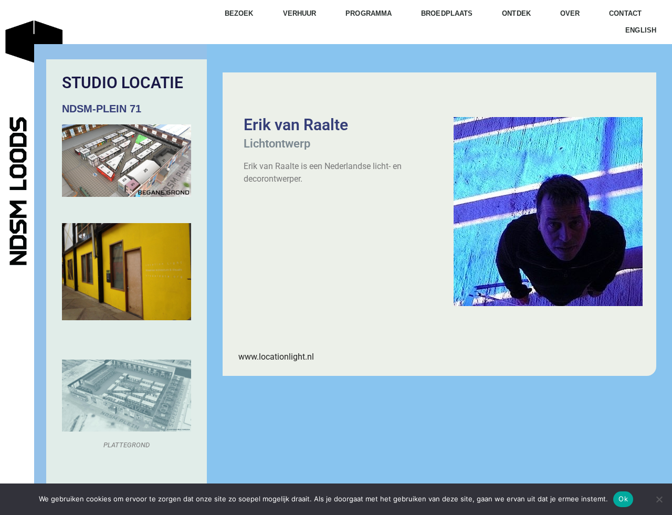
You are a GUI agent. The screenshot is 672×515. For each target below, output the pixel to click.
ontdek (516, 13)
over (570, 13)
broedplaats (446, 13)
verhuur (300, 13)
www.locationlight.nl (276, 357)
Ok (623, 499)
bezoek (239, 13)
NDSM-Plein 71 (101, 108)
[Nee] (659, 499)
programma (368, 13)
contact (625, 13)
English (640, 30)
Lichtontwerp (277, 143)
